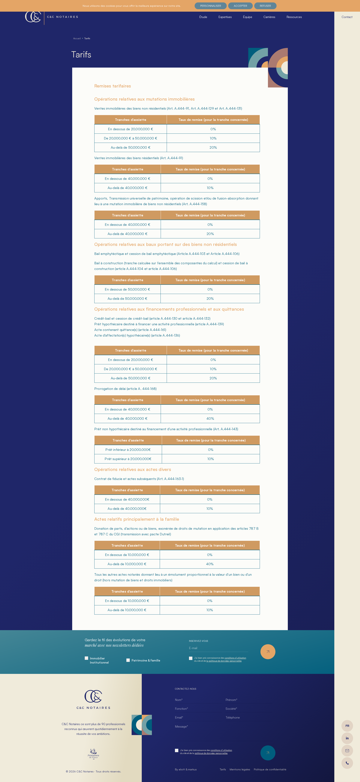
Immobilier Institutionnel (99, 660)
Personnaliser (210, 5)
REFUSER (265, 5)
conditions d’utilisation (235, 657)
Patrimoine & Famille (146, 660)
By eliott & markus (186, 769)
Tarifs (223, 769)
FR (347, 725)
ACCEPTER (240, 5)
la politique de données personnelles (224, 660)
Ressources (294, 17)
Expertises (225, 17)
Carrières (269, 17)
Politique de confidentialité (270, 769)
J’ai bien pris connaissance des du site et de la (206, 752)
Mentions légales (240, 769)
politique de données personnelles (211, 753)
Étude (203, 17)
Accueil (77, 38)
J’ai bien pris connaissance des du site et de (220, 659)
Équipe (247, 17)
